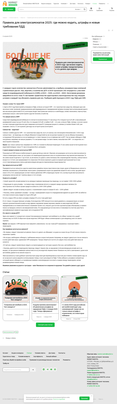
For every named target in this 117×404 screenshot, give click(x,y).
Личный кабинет (51, 356)
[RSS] (112, 30)
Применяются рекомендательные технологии (44, 360)
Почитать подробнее (59, 399)
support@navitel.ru (93, 370)
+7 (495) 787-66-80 (93, 386)
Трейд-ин (6, 363)
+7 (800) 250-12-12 (93, 375)
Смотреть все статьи (45, 325)
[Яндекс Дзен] (55, 369)
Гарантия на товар (9, 356)
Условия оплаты (40, 353)
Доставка (52, 353)
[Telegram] (47, 369)
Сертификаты (38, 356)
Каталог (5, 353)
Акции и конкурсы (17, 353)
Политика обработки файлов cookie (14, 360)
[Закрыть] (91, 395)
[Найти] (84, 9)
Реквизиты (66, 360)
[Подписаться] (33, 370)
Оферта (100, 399)
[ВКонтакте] (43, 369)
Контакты (61, 353)
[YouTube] (51, 369)
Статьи (29, 353)
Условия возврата (24, 356)
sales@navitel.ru (92, 379)
